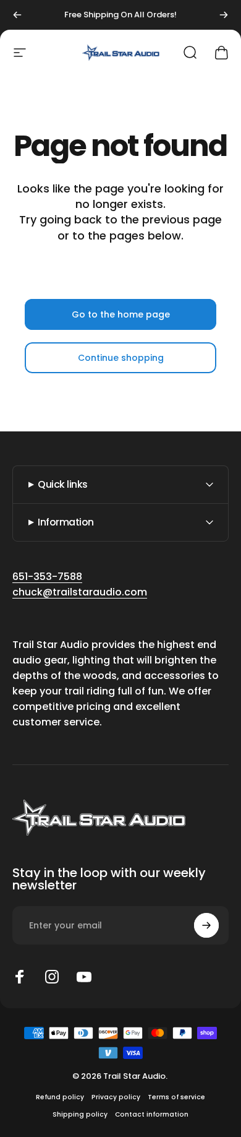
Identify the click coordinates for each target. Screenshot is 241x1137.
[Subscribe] (206, 925)
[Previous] (17, 15)
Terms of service (176, 1097)
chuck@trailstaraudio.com (79, 592)
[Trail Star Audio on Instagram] (51, 976)
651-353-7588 (47, 576)
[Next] (223, 15)
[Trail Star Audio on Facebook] (19, 976)
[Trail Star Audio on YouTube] (84, 976)
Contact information (151, 1114)
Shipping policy (80, 1114)
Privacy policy (115, 1097)
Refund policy (60, 1097)
